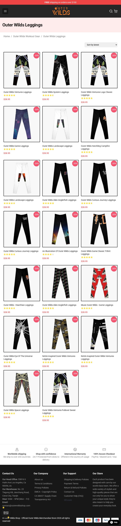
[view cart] (115, 11)
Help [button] (115, 522)
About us (39, 479)
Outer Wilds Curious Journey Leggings (98, 200)
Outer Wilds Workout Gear (26, 36)
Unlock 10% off (6, 513)
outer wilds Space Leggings (16, 410)
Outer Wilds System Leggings (55, 92)
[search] (111, 11)
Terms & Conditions (43, 483)
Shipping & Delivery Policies (76, 479)
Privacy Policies (42, 487)
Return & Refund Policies (75, 487)
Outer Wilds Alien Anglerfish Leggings (59, 200)
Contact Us (69, 492)
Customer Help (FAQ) (73, 496)
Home (7, 36)
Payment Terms (71, 483)
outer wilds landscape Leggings (57, 146)
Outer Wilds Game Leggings (16, 146)
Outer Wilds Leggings (54, 36)
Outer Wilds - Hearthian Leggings (18, 305)
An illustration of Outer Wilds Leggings (60, 251)
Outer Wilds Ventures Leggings (18, 92)
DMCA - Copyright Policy (46, 492)
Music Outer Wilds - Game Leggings (97, 305)
